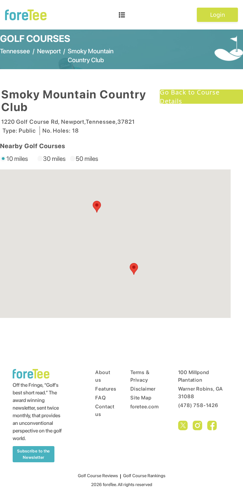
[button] (133, 268)
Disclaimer (142, 389)
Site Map (140, 398)
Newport (49, 51)
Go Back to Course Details (190, 96)
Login (217, 14)
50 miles (87, 158)
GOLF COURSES (35, 38)
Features (100, 389)
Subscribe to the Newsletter (33, 454)
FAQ (100, 398)
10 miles (17, 158)
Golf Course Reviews (98, 475)
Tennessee (15, 51)
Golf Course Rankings (144, 475)
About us (100, 376)
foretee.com (142, 407)
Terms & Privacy (140, 376)
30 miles (54, 158)
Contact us (100, 410)
